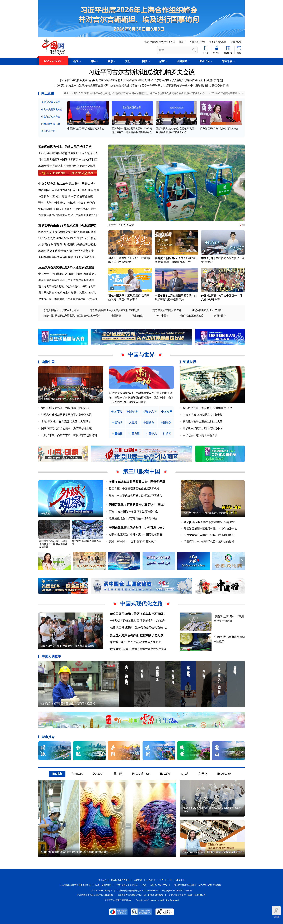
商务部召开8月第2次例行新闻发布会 (219, 128)
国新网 (182, 41)
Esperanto (224, 773)
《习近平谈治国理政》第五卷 (165, 310)
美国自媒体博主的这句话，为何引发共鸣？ (137, 527)
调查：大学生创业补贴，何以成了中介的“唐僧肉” (67, 202)
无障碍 (276, 917)
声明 (170, 880)
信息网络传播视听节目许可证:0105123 (95, 895)
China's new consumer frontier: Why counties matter (210, 852)
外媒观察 (88, 267)
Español (165, 773)
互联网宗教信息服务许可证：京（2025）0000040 (140, 895)
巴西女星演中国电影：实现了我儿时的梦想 (209, 535)
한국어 (203, 773)
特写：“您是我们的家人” (161, 80)
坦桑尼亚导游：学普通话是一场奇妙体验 (133, 518)
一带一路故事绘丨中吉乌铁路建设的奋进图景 (134, 225)
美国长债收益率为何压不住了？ (199, 399)
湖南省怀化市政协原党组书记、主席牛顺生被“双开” (68, 215)
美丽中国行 (220, 315)
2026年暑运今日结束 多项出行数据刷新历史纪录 (66, 165)
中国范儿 (151, 433)
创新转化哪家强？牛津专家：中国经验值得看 (135, 534)
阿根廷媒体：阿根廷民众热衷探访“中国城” (137, 504)
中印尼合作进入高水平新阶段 (200, 435)
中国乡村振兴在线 (217, 41)
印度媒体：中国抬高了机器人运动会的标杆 (209, 541)
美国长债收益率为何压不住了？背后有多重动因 (66, 280)
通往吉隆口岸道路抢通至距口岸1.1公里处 (62, 190)
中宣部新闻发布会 (50, 116)
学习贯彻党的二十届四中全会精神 (61, 310)
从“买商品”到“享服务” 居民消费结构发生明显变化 (67, 244)
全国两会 (116, 315)
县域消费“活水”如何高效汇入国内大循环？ (66, 421)
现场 (90, 190)
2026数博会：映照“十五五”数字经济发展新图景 (66, 250)
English (57, 773)
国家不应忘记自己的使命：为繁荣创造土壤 (66, 428)
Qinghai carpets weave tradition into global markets (74, 851)
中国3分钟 (207, 258)
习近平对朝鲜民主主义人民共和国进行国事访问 (114, 310)
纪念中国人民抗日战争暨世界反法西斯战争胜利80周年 (71, 315)
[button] (242, 182)
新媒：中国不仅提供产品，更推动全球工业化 (135, 495)
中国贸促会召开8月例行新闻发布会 (85, 128)
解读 (93, 238)
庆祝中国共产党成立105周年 (207, 310)
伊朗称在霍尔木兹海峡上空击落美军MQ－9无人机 (67, 298)
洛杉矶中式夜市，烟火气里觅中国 (203, 428)
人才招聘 (138, 880)
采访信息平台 (48, 131)
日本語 (117, 773)
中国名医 (160, 295)
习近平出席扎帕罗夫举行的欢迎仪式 (82, 80)
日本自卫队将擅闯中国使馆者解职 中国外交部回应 (67, 159)
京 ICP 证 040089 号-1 (101, 890)
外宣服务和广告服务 (120, 880)
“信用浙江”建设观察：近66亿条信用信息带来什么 (138, 627)
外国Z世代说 (208, 295)
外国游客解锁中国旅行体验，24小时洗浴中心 (210, 528)
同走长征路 (138, 315)
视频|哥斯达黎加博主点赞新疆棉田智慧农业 (209, 522)
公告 (161, 880)
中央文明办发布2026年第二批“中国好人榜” (66, 183)
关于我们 (102, 880)
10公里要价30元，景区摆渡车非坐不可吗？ (138, 613)
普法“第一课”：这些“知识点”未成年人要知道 (135, 642)
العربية (184, 773)
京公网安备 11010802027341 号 (177, 890)
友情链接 (180, 880)
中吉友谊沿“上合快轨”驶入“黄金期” (203, 414)
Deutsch (98, 773)
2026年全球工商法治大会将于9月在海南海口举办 (67, 231)
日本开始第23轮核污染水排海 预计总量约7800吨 (67, 292)
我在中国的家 (116, 295)
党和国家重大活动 (50, 102)
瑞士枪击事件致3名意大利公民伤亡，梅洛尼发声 (67, 286)
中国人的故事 (51, 656)
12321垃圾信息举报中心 (126, 885)
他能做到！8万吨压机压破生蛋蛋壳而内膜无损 (68, 703)
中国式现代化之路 (141, 603)
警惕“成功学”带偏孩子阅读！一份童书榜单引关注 (67, 209)
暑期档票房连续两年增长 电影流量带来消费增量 (66, 257)
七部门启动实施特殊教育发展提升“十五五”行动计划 (68, 153)
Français (77, 773)
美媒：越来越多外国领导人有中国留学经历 (137, 481)
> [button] (242, 93)
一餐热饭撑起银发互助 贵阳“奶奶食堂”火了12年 (137, 620)
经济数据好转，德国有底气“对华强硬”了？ (207, 407)
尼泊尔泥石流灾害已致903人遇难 (60, 267)
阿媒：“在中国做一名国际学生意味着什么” (134, 511)
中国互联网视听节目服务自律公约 (75, 885)
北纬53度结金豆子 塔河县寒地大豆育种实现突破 (138, 648)
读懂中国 (48, 362)
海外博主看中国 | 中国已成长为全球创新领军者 (208, 513)
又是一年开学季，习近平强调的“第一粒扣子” (168, 85)
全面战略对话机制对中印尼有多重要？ (61, 399)
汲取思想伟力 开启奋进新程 (211, 85)
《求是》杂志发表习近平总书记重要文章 (79, 85)
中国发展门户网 (197, 41)
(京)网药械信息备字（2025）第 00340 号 (187, 895)
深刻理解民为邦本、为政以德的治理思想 (64, 146)
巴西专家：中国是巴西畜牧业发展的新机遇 (134, 488)
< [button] (239, 93)
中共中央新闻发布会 (51, 109)
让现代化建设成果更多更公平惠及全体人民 (66, 414)
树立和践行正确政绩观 (191, 315)
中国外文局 (236, 41)
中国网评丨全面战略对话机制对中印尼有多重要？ (67, 273)
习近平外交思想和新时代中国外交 (159, 41)
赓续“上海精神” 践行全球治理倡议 (196, 80)
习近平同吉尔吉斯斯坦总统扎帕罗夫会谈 (141, 72)
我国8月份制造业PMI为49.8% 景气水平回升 (64, 238)
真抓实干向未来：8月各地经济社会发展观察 (67, 225)
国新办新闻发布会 (50, 124)
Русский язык (141, 773)
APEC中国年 (161, 315)
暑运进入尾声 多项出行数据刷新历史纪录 (136, 635)
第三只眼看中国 (141, 471)
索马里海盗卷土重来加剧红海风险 (203, 421)
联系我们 (151, 880)
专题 (219, 80)
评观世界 (189, 362)
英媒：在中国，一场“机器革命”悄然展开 (132, 541)
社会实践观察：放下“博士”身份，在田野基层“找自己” (68, 645)
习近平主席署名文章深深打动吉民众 (125, 80)
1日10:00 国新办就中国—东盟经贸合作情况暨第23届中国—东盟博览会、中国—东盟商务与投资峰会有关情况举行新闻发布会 (139, 93)
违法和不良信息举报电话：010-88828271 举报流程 (197, 885)
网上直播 (47, 93)
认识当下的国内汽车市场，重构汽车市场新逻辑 (69, 435)
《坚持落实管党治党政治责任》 (121, 85)
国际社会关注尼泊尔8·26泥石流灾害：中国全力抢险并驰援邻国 (53, 543)
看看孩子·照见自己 (166, 258)
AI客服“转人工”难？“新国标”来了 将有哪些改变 (65, 196)
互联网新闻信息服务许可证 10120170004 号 (137, 890)
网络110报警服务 (103, 885)
